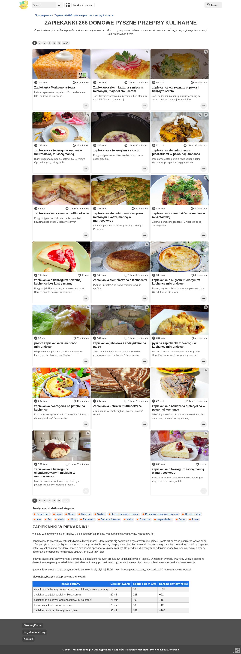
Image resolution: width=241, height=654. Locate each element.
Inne (39, 519)
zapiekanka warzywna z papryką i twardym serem (175, 89)
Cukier (182, 519)
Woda (73, 519)
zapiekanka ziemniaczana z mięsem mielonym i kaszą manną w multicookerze (118, 217)
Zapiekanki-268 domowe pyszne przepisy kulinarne (83, 15)
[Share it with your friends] (237, 650)
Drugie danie (43, 514)
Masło (61, 519)
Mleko (130, 519)
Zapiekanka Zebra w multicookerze (117, 406)
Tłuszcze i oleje (193, 514)
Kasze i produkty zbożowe (125, 514)
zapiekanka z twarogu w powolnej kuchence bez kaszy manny (57, 281)
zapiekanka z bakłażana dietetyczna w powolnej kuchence (178, 407)
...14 (65, 42)
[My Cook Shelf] (24, 5)
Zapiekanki (88, 519)
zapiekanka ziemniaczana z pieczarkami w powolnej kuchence (176, 152)
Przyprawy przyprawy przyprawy (161, 514)
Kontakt (28, 638)
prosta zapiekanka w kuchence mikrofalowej (55, 344)
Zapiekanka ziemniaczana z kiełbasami (120, 280)
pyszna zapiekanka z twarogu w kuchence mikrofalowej (174, 344)
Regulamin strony (34, 632)
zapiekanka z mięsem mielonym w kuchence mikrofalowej (176, 281)
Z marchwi (145, 519)
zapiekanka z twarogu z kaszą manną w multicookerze (178, 470)
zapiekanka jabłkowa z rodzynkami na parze (119, 344)
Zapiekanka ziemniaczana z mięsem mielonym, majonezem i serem (118, 89)
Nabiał (71, 514)
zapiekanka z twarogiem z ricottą (116, 150)
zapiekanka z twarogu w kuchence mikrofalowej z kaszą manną (58, 152)
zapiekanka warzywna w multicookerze (61, 213)
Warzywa (86, 514)
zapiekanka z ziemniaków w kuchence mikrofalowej (178, 215)
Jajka (58, 514)
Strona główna (43, 15)
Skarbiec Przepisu (83, 5)
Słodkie (101, 514)
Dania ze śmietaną (110, 519)
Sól (49, 519)
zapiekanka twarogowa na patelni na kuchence (59, 407)
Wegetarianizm (164, 519)
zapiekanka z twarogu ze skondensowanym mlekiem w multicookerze (54, 472)
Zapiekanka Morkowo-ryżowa (54, 87)
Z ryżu (195, 519)
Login (214, 5)
